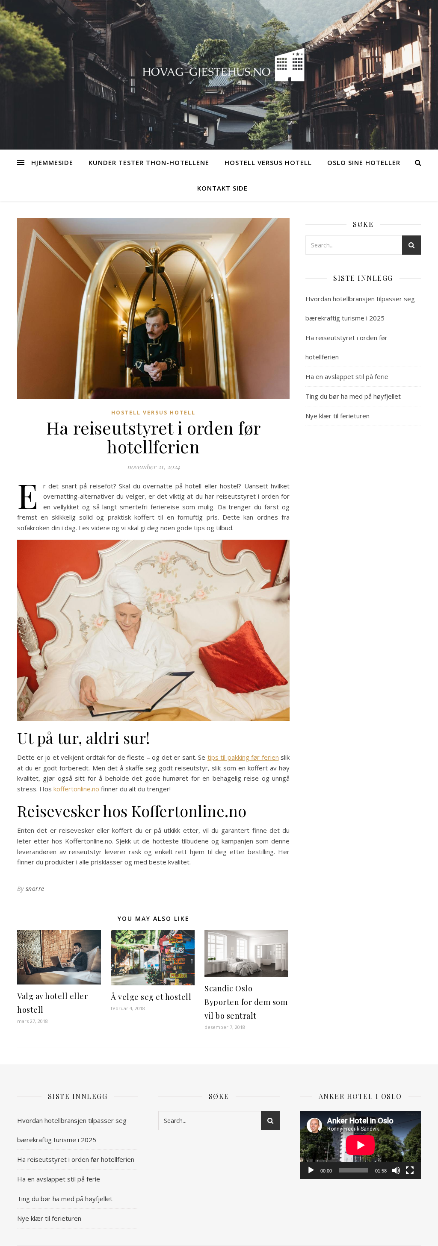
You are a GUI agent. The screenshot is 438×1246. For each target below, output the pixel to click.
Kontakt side (222, 188)
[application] (360, 1145)
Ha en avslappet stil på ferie (346, 376)
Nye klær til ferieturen (337, 415)
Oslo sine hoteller (363, 162)
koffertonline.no (76, 789)
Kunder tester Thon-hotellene (149, 162)
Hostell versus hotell (268, 162)
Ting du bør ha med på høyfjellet (353, 396)
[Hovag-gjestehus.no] (219, 69)
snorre (35, 889)
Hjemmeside (52, 162)
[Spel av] (311, 1170)
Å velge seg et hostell (151, 997)
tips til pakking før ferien (243, 757)
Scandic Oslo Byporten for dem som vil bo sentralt (245, 1002)
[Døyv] (396, 1170)
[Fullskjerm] (409, 1170)
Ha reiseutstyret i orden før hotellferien (75, 1159)
